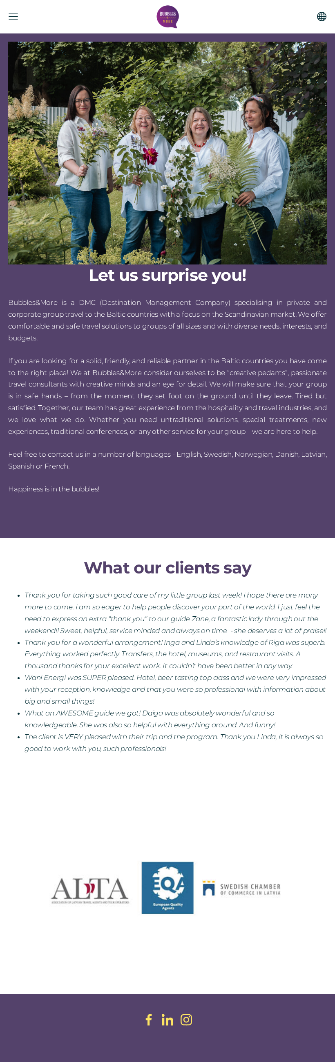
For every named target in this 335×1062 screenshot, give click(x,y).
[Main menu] (13, 16)
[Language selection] (321, 16)
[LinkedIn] (167, 1019)
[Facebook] (148, 1019)
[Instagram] (186, 1019)
